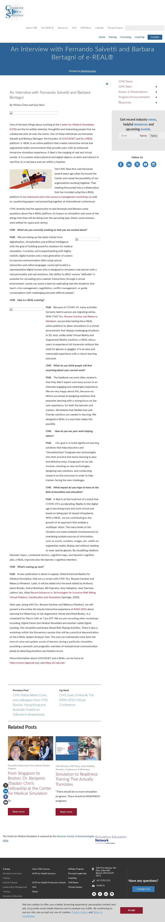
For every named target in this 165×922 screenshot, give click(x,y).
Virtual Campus (115, 28)
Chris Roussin (62, 766)
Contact (155, 37)
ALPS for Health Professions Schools (49, 883)
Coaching (139, 37)
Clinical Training (10, 883)
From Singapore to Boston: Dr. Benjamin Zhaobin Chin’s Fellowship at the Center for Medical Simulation (29, 783)
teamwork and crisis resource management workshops (58, 197)
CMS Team (125, 86)
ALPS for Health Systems (43, 874)
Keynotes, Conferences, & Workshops (73, 769)
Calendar (99, 28)
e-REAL (88, 138)
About (35, 892)
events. (146, 129)
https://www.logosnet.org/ (25, 663)
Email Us (101, 886)
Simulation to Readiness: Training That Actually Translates (77, 779)
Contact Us (143, 889)
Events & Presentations (133, 92)
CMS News (85, 28)
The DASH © (47, 28)
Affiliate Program (76, 869)
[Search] (159, 28)
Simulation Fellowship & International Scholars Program (29, 767)
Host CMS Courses (41, 869)
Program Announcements (134, 97)
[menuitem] (31, 28)
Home (102, 37)
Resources (63, 28)
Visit (74, 28)
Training (112, 37)
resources (141, 124)
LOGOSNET (68, 138)
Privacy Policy (79, 912)
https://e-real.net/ (55, 663)
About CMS (31, 28)
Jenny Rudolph (87, 766)
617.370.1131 (104, 881)
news (152, 119)
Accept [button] (131, 910)
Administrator (88, 71)
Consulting (125, 37)
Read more (18, 811)
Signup (143, 135)
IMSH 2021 (80, 609)
